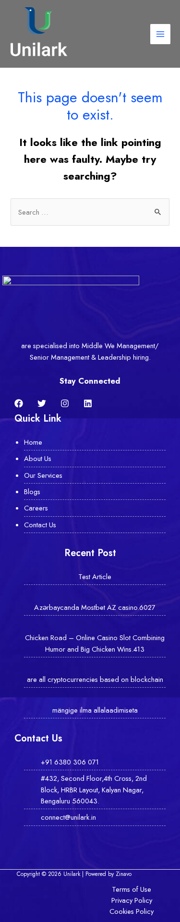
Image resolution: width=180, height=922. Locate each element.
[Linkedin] (88, 403)
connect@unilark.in (68, 817)
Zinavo (124, 874)
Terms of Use (131, 889)
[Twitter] (41, 403)
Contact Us (40, 525)
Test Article (94, 576)
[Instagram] (64, 403)
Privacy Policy (131, 900)
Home (33, 442)
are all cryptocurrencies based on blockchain (95, 679)
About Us (37, 458)
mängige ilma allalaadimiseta (95, 710)
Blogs (32, 491)
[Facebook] (18, 403)
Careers (36, 508)
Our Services (43, 475)
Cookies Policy (131, 911)
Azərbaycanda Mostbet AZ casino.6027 (95, 607)
